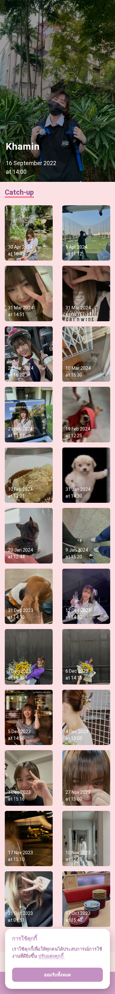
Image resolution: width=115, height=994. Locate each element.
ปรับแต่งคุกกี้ (51, 956)
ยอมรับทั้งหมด (57, 974)
